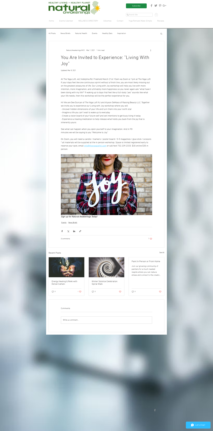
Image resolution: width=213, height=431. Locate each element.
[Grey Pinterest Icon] (160, 5)
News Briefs (65, 33)
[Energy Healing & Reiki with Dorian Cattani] (66, 267)
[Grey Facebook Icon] (151, 5)
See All (161, 253)
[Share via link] (80, 231)
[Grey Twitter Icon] (156, 5)
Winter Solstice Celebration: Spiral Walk (105, 282)
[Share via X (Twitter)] (68, 231)
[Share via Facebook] (62, 231)
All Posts (52, 33)
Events (94, 33)
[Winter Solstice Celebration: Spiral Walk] (106, 267)
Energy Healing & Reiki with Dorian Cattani (64, 282)
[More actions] (150, 50)
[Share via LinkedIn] (74, 231)
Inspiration (121, 33)
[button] (156, 15)
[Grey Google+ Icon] (164, 5)
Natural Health (81, 33)
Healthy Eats (107, 33)
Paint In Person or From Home (146, 261)
